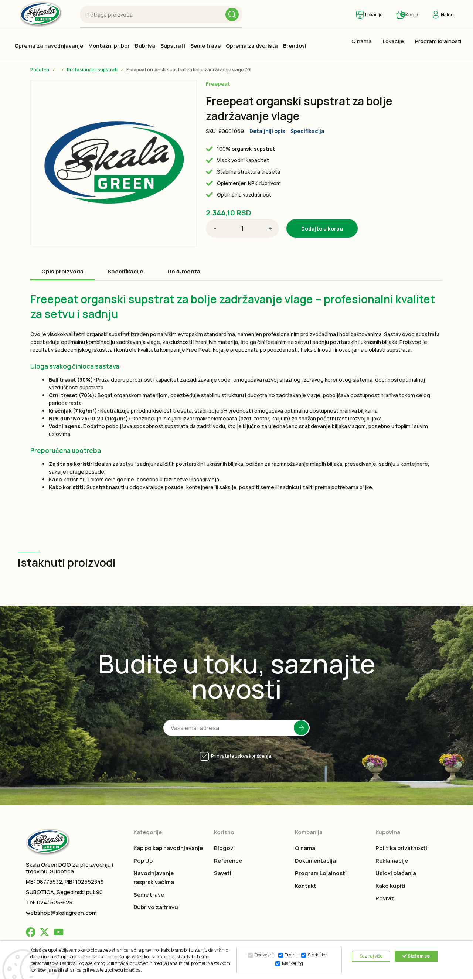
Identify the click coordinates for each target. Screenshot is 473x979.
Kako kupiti (390, 886)
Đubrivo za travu (155, 907)
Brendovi (294, 45)
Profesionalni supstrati (92, 69)
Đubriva (145, 45)
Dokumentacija (315, 860)
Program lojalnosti (438, 41)
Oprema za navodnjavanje (48, 45)
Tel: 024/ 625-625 (49, 902)
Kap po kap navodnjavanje (168, 848)
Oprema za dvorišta (252, 45)
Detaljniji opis (267, 130)
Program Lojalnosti (321, 873)
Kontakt (305, 886)
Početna (39, 69)
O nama (361, 41)
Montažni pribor (109, 45)
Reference (228, 860)
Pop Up (143, 860)
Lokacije (393, 41)
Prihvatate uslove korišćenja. (241, 756)
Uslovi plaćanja (395, 873)
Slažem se (418, 956)
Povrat (384, 898)
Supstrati (172, 45)
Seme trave (205, 45)
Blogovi (224, 848)
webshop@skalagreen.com (61, 913)
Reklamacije (391, 860)
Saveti (222, 873)
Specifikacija (307, 130)
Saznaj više (371, 956)
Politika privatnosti (401, 848)
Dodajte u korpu (322, 228)
